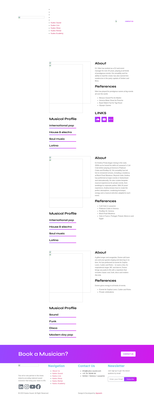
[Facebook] (38, 386)
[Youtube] (33, 3)
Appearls (99, 393)
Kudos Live (55, 12)
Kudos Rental (56, 17)
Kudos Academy (57, 20)
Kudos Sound (56, 9)
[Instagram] (26, 3)
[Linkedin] (20, 3)
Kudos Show (55, 15)
